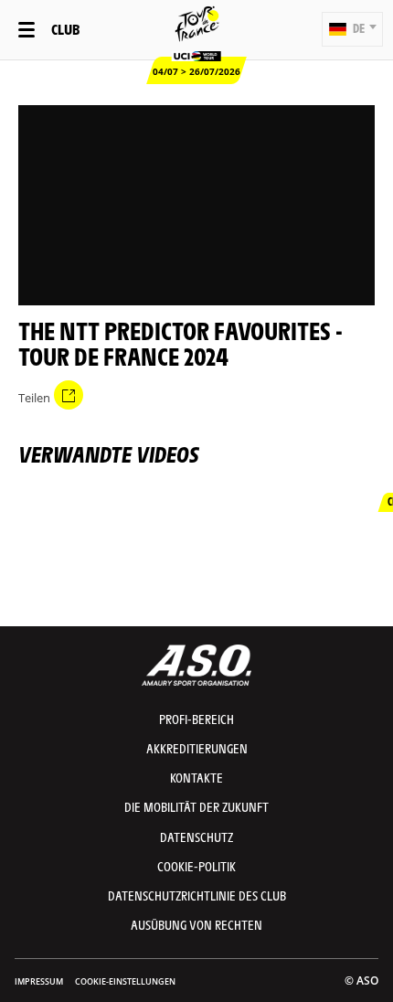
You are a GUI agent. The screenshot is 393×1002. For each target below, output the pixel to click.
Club (65, 28)
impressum (39, 981)
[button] (352, 29)
